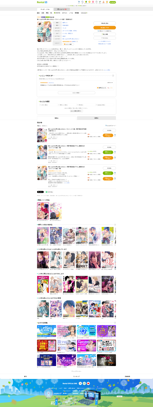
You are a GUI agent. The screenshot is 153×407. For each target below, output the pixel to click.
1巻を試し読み (104, 23)
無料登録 (113, 2)
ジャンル (83, 13)
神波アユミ (65, 318)
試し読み (109, 130)
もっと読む (107, 70)
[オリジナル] (57, 13)
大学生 (75, 30)
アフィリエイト (67, 391)
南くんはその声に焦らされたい (71, 39)
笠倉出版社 (66, 25)
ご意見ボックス (91, 388)
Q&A (65, 388)
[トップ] (40, 2)
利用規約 (75, 391)
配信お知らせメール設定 (105, 43)
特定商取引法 (57, 393)
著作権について (67, 393)
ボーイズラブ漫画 (67, 30)
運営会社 (96, 393)
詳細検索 (127, 376)
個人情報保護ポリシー (84, 391)
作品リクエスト (81, 388)
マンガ (64, 28)
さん (51, 82)
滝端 (38, 318)
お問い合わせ (71, 388)
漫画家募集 (75, 393)
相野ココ (65, 22)
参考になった (102, 88)
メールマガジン (100, 388)
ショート (62, 9)
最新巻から (44, 125)
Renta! (38, 195)
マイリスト (105, 38)
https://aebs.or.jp (59, 404)
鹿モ (103, 318)
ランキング (76, 376)
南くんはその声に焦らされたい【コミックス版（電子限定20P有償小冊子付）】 (67, 130)
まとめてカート (111, 125)
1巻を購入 (104, 27)
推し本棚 (105, 34)
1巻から (39, 125)
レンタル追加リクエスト (105, 41)
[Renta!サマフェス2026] (45, 2)
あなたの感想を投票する (76, 111)
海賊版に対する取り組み (86, 393)
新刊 (25, 376)
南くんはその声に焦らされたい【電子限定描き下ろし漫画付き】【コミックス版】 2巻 (66, 146)
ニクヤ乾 (78, 318)
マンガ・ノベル (45, 9)
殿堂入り (70, 33)
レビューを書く (69, 44)
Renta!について (53, 388)
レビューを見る (76, 92)
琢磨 (51, 318)
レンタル (65, 33)
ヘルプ (60, 388)
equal (64, 36)
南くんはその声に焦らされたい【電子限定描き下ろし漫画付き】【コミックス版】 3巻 (66, 167)
